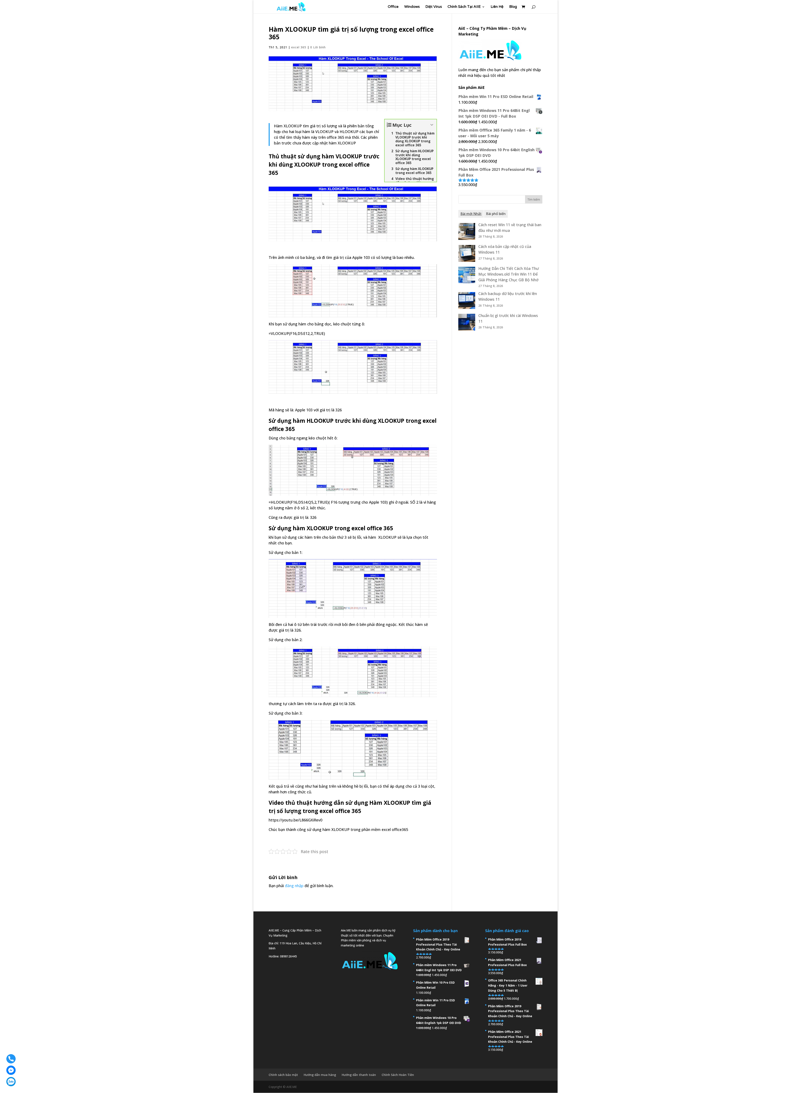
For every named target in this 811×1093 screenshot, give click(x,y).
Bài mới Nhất (471, 213)
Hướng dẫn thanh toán (359, 1075)
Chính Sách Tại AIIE (464, 7)
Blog (513, 7)
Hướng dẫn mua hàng (320, 1075)
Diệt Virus (433, 7)
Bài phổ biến (496, 213)
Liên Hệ (497, 7)
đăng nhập (294, 885)
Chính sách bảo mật (283, 1075)
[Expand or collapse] (431, 124)
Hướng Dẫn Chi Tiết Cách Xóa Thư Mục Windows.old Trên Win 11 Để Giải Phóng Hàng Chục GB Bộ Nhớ (508, 274)
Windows (412, 7)
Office (393, 7)
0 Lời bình (318, 47)
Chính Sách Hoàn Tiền (398, 1075)
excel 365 (298, 47)
